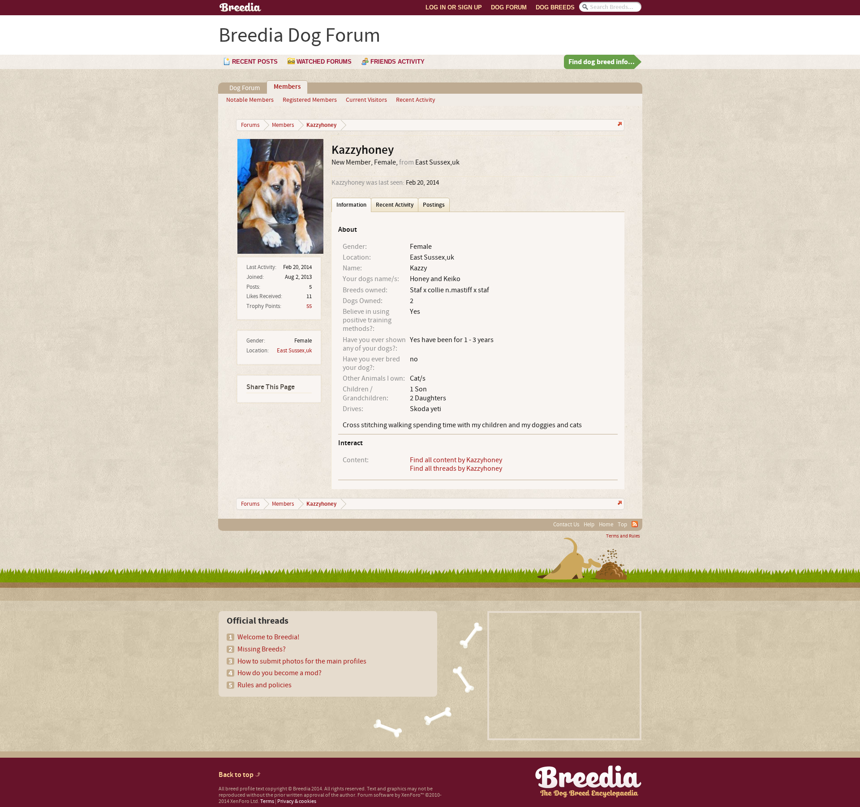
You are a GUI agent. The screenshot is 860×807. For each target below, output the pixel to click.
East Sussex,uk (294, 350)
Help (589, 524)
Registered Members (310, 100)
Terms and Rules (623, 536)
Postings (434, 205)
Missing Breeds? (261, 649)
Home (606, 524)
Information (351, 205)
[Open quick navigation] (619, 125)
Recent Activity (415, 100)
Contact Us (566, 524)
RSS (635, 524)
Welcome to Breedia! (268, 637)
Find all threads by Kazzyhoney (456, 468)
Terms (267, 801)
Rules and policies (264, 685)
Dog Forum (509, 7)
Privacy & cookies (296, 801)
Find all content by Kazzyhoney (456, 460)
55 (309, 306)
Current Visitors (366, 100)
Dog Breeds (555, 7)
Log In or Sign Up (454, 7)
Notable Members (250, 100)
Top (622, 524)
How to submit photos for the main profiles (301, 661)
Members (287, 86)
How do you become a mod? (279, 672)
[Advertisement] (564, 675)
